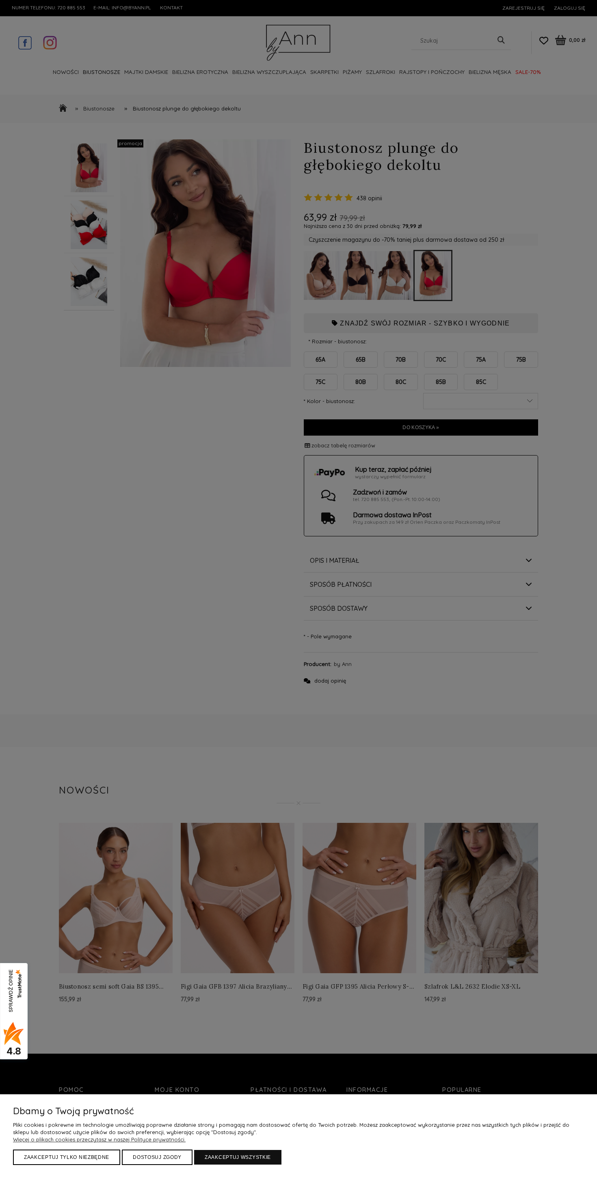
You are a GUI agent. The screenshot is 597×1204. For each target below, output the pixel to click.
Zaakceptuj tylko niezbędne (66, 1157)
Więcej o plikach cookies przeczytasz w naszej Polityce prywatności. (99, 1139)
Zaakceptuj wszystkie (238, 1157)
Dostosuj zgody (157, 1157)
